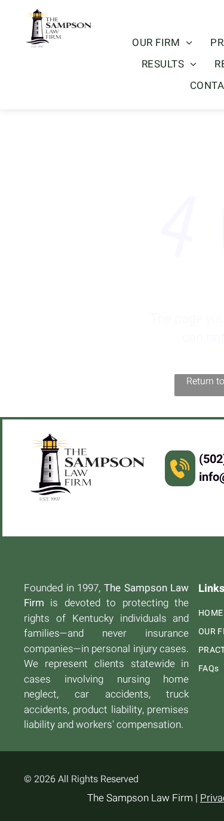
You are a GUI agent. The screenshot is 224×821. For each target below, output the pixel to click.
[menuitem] (162, 43)
